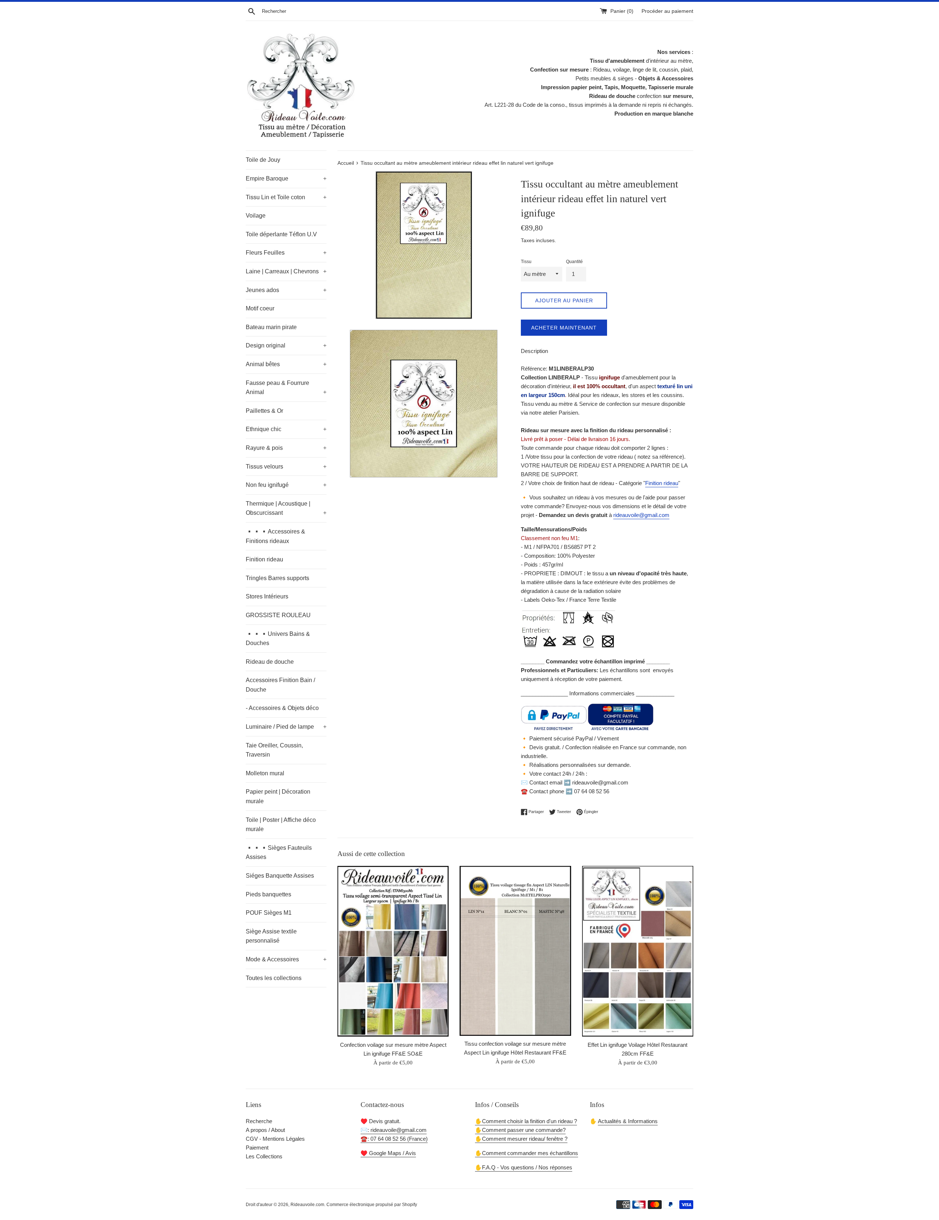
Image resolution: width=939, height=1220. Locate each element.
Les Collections (264, 1156)
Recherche (259, 1121)
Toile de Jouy (263, 160)
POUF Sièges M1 (269, 913)
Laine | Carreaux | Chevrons (286, 271)
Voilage (256, 215)
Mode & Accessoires (286, 959)
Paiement (257, 1147)
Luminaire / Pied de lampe (286, 727)
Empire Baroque (286, 178)
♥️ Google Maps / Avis (388, 1153)
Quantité (574, 261)
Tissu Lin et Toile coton (286, 197)
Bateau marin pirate (271, 327)
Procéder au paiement (667, 11)
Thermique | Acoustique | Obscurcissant (286, 508)
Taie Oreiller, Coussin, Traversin (274, 750)
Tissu (526, 261)
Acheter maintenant (564, 328)
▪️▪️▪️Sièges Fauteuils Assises (279, 852)
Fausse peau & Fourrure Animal (286, 388)
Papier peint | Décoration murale (278, 796)
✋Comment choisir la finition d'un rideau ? (526, 1121)
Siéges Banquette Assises (280, 876)
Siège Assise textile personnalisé (271, 936)
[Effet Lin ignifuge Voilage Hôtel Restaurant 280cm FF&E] (637, 951)
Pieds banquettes (268, 894)
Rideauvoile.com (307, 1204)
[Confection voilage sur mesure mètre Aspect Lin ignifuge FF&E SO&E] (393, 951)
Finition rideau (264, 559)
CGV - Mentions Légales (275, 1139)
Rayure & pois (286, 448)
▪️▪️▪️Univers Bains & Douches (278, 639)
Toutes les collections (274, 978)
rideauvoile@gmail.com (641, 515)
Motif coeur (260, 308)
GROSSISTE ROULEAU (278, 615)
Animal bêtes (286, 364)
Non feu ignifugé (286, 485)
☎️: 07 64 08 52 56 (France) (394, 1139)
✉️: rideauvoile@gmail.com (394, 1130)
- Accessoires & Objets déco (282, 708)
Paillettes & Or (264, 411)
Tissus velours (286, 466)
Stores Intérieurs (267, 596)
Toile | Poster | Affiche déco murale (281, 825)
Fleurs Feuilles (286, 253)
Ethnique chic (286, 429)
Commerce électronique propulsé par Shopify (371, 1204)
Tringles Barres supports (277, 578)
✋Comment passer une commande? (520, 1130)
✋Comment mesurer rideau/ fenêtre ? (521, 1139)
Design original (286, 345)
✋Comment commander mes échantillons (526, 1153)
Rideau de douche (270, 662)
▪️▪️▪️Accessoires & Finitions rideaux (275, 536)
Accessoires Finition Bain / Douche (280, 685)
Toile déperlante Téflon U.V (281, 234)
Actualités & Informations (628, 1121)
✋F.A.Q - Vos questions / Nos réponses (523, 1167)
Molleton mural (265, 773)
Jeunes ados (286, 290)
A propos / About (265, 1130)
